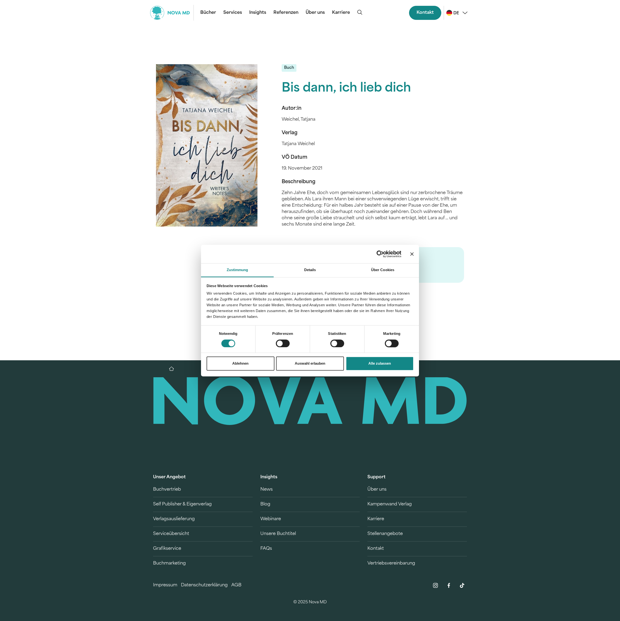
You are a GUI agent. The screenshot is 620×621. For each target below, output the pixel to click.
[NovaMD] (174, 368)
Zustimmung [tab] (237, 270)
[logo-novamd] (172, 13)
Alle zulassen (379, 364)
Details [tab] (310, 270)
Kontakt (425, 13)
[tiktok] (462, 585)
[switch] (283, 343)
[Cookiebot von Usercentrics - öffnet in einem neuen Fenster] (380, 254)
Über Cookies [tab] (382, 270)
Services (232, 13)
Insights (257, 13)
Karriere (341, 13)
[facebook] (449, 585)
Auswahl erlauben (310, 364)
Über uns (315, 13)
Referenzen (285, 13)
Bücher (208, 13)
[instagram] (435, 585)
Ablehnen (240, 364)
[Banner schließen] (412, 254)
